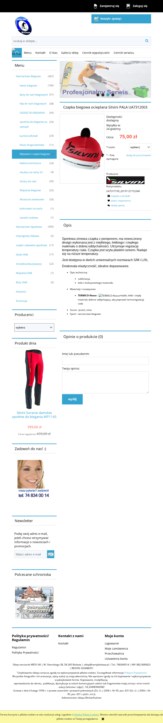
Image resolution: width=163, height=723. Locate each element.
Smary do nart (28, 181)
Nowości (21, 291)
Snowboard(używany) (29, 264)
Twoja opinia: (71, 368)
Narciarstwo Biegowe (28, 76)
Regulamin (19, 647)
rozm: (110, 147)
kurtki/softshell (29, 136)
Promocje (21, 301)
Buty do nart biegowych (34, 94)
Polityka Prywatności (25, 652)
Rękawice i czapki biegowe (35, 154)
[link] (105, 79)
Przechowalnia (114, 653)
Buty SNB (21, 282)
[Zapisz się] (50, 554)
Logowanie (112, 643)
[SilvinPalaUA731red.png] (82, 148)
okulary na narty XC (31, 172)
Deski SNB (22, 254)
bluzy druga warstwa (32, 145)
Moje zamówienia (116, 648)
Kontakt (63, 643)
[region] (105, 79)
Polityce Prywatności (135, 672)
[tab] (97, 94)
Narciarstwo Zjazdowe (29, 227)
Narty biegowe (28, 85)
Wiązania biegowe (30, 190)
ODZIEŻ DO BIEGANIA (32, 112)
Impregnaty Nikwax (27, 236)
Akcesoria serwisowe (32, 199)
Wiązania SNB (24, 273)
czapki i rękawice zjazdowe (31, 245)
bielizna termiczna (30, 163)
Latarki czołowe (29, 217)
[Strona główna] (23, 24)
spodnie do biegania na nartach (33, 124)
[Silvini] (125, 180)
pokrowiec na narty (31, 208)
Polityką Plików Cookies (86, 714)
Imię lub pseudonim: (76, 354)
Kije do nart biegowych (33, 103)
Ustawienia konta (116, 659)
